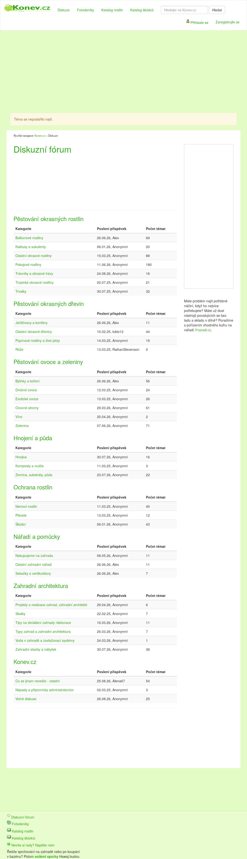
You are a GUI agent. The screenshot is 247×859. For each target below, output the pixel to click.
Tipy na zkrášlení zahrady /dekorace (43, 622)
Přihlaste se (199, 22)
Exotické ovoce (26, 398)
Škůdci (20, 524)
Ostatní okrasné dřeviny (33, 331)
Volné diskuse (25, 698)
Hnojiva (21, 456)
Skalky (20, 613)
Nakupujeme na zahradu (34, 555)
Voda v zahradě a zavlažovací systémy (45, 640)
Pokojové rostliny (28, 264)
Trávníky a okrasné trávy (34, 273)
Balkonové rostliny (29, 237)
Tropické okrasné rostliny (34, 282)
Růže (19, 349)
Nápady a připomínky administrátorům (44, 689)
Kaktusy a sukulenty (30, 246)
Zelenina (22, 425)
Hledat (217, 9)
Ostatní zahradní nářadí (33, 564)
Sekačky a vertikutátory (33, 573)
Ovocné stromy (27, 407)
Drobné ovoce (26, 389)
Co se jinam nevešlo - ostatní (37, 680)
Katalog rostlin (112, 9)
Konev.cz (39, 135)
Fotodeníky (85, 9)
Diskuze (64, 9)
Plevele (21, 515)
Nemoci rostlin (26, 506)
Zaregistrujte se (228, 22)
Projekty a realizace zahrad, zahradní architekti (51, 604)
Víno (18, 416)
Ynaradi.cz (203, 329)
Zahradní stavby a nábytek (35, 649)
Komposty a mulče (29, 465)
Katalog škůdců (142, 9)
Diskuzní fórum (22, 817)
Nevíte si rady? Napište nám (32, 845)
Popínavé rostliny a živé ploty (37, 340)
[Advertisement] (100, 72)
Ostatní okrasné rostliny (33, 255)
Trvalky (20, 291)
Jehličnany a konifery (31, 322)
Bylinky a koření (27, 381)
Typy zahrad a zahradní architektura (43, 631)
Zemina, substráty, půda (33, 474)
